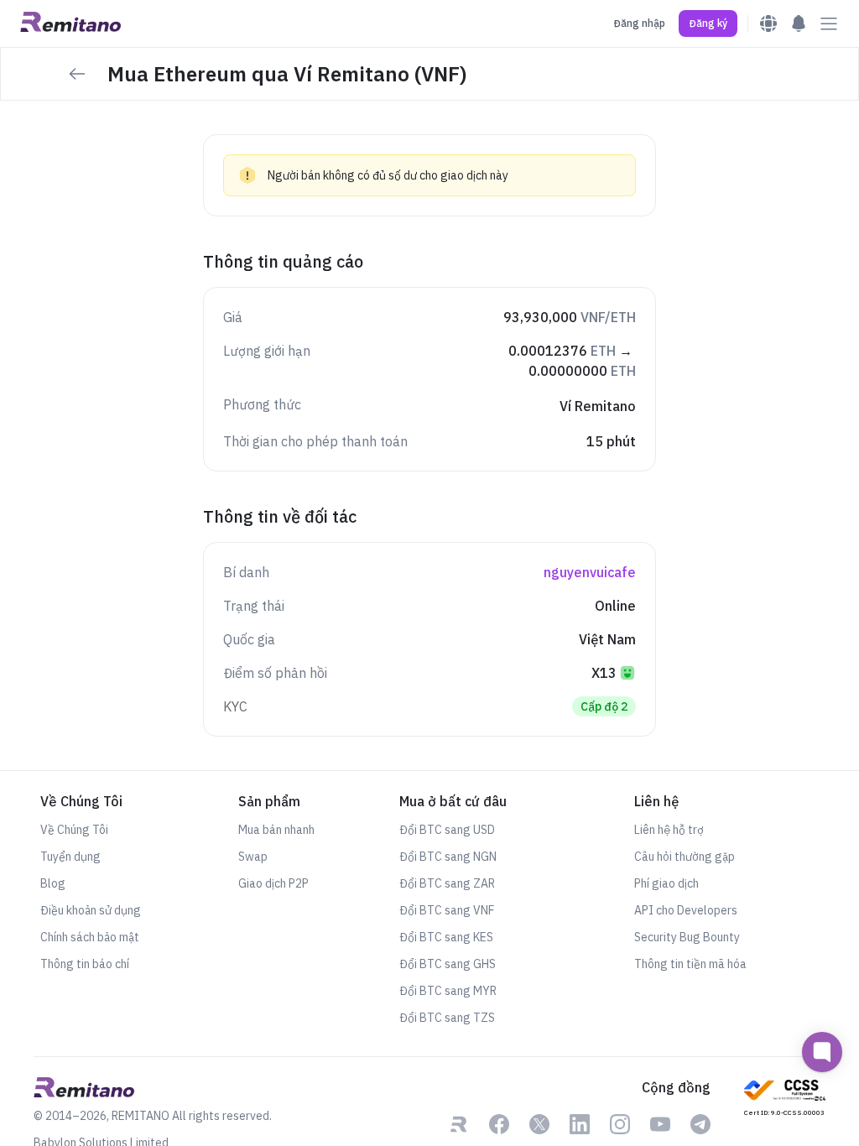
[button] (708, 23)
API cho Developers (685, 910)
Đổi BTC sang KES (446, 937)
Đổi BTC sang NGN (448, 856)
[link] (459, 1126)
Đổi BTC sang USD (447, 829)
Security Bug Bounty (687, 937)
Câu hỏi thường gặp (684, 856)
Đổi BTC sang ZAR (447, 883)
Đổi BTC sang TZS (447, 1017)
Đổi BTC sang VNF (446, 910)
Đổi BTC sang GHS (447, 963)
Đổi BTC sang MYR (448, 990)
